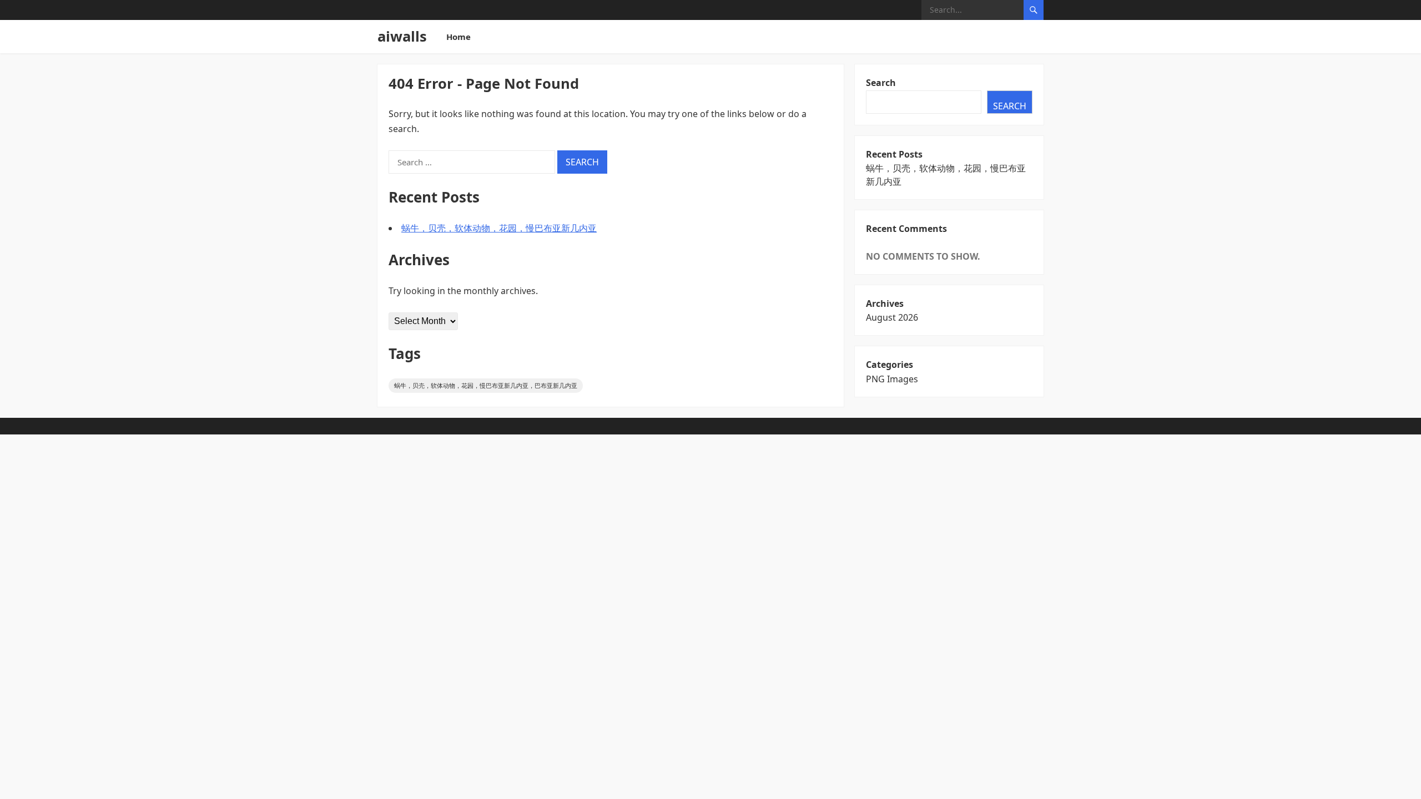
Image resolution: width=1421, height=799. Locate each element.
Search (881, 83)
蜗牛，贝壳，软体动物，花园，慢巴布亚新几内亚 (499, 228)
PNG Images (892, 379)
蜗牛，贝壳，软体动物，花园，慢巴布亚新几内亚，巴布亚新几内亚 (485, 385)
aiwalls (402, 36)
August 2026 (892, 317)
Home (458, 36)
